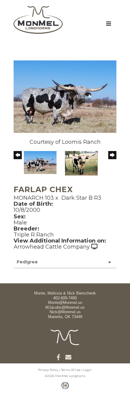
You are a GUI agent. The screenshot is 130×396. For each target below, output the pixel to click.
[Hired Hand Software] (65, 388)
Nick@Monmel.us (65, 312)
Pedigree (27, 262)
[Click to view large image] (65, 96)
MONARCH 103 (34, 198)
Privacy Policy (48, 370)
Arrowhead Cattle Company (52, 246)
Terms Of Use (70, 370)
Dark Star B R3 (81, 198)
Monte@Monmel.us (65, 302)
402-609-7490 (65, 298)
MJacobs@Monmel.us (65, 307)
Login (87, 370)
